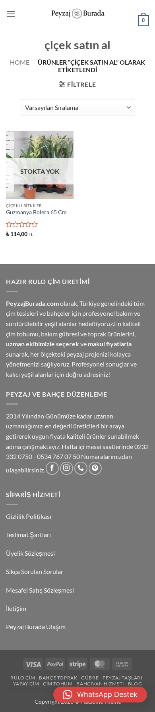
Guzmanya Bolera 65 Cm (36, 212)
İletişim (16, 608)
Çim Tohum (58, 684)
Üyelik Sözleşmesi (31, 553)
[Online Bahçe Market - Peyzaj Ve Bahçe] (77, 14)
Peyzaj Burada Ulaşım (36, 626)
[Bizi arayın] (80, 468)
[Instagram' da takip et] (66, 468)
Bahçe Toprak (58, 678)
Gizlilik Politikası (28, 516)
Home (19, 62)
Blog (135, 684)
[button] (10, 13)
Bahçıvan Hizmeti (100, 684)
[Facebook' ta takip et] (52, 468)
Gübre (90, 678)
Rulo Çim (22, 678)
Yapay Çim (26, 684)
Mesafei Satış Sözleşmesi (40, 590)
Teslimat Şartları (28, 534)
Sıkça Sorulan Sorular (35, 571)
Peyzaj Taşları (123, 678)
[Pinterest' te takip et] (95, 468)
